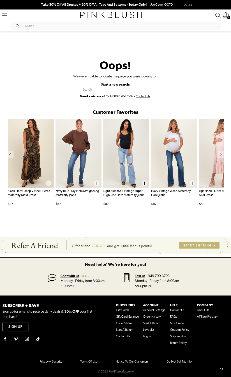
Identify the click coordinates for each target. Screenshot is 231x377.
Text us (140, 276)
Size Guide (177, 323)
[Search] (218, 15)
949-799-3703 (159, 276)
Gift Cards (122, 310)
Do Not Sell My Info (179, 361)
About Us (203, 310)
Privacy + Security (50, 361)
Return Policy (178, 343)
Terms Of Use (88, 361)
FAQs (173, 317)
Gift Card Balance (127, 317)
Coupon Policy (179, 330)
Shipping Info (178, 336)
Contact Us (143, 96)
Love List (148, 330)
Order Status (124, 323)
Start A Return (124, 330)
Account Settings (154, 310)
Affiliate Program (207, 317)
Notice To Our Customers (132, 361)
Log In (147, 336)
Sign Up (15, 327)
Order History (152, 317)
